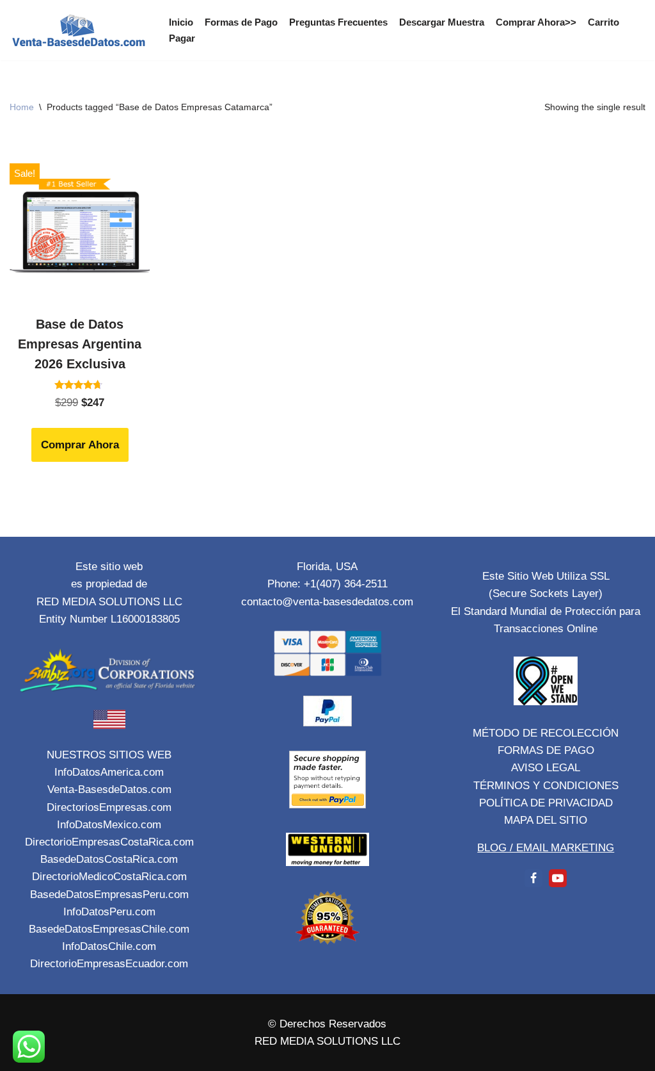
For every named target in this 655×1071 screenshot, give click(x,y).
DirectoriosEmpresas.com (109, 807)
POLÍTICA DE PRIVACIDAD (546, 803)
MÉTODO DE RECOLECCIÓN (546, 733)
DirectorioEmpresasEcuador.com (109, 964)
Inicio (181, 22)
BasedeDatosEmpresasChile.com (109, 929)
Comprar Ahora (80, 445)
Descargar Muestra (441, 22)
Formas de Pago (241, 22)
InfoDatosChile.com (109, 946)
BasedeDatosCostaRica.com (109, 859)
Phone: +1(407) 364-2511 (327, 584)
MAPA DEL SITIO (545, 820)
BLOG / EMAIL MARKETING (545, 848)
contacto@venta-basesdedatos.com (327, 602)
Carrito (603, 22)
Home (22, 107)
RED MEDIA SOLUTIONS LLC (327, 1041)
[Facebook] (533, 878)
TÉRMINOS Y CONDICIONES (546, 786)
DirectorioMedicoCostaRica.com (109, 877)
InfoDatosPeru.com (109, 912)
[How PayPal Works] (327, 723)
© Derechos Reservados (327, 1024)
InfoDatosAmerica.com (109, 772)
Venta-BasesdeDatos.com (109, 789)
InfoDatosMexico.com (109, 825)
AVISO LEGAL (545, 768)
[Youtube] (558, 878)
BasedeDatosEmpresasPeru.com (109, 894)
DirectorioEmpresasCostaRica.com (109, 842)
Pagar (182, 38)
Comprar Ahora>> (536, 22)
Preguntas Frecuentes (338, 22)
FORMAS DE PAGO (546, 750)
